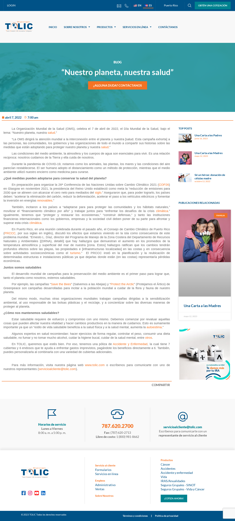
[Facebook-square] (23, 493)
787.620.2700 (117, 426)
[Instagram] (30, 493)
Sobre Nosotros (75, 27)
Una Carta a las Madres (209, 153)
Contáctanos (168, 27)
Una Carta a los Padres (208, 135)
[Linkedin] (43, 493)
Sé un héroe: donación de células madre (210, 176)
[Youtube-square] (36, 493)
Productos (105, 27)
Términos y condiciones (135, 515)
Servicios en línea (135, 27)
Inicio (53, 27)
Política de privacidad (166, 515)
